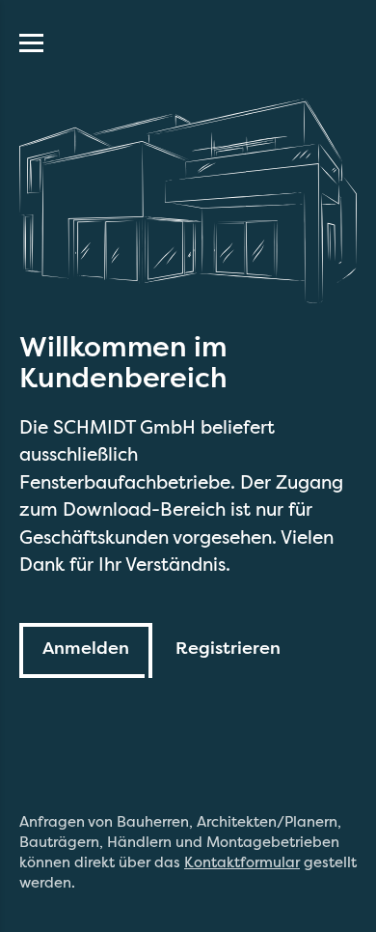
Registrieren (228, 648)
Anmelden (85, 648)
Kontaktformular (242, 862)
